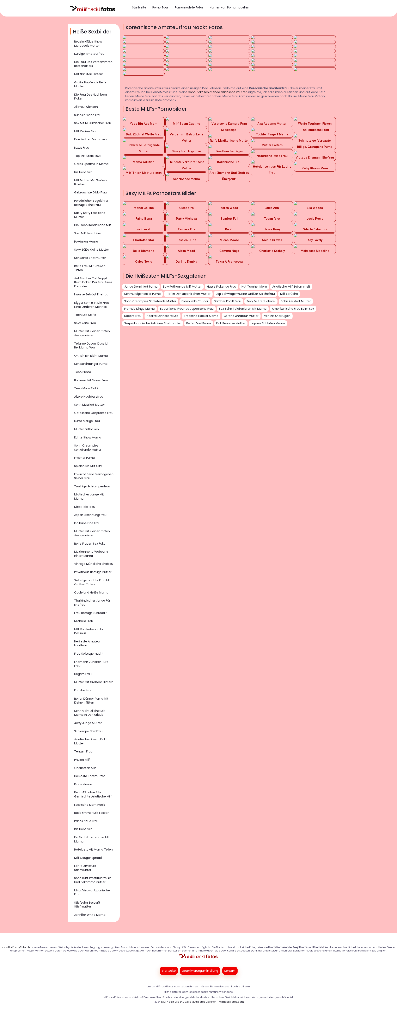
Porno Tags (160, 7)
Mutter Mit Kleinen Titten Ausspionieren (92, 333)
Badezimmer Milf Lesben (91, 813)
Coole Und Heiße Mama (91, 592)
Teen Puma (82, 372)
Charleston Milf (85, 768)
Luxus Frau (81, 148)
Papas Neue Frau (86, 821)
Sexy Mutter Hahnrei (260, 301)
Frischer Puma (84, 458)
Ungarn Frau (83, 674)
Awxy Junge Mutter (88, 723)
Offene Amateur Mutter (241, 316)
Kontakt (230, 971)
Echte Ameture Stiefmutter (85, 868)
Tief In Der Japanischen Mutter (188, 294)
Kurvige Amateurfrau (89, 54)
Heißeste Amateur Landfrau (87, 643)
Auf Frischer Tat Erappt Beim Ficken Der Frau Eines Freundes (93, 282)
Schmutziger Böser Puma (142, 294)
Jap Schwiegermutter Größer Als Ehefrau (245, 294)
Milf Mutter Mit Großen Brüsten (90, 182)
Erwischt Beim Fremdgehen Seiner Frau (94, 476)
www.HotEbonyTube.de (15, 947)
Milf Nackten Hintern (88, 74)
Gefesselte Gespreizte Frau (93, 413)
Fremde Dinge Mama (139, 309)
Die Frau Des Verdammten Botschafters (93, 64)
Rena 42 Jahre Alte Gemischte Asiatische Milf (93, 794)
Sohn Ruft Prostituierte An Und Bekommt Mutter (92, 880)
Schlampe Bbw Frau (88, 731)
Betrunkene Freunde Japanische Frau (187, 309)
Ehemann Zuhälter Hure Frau (91, 664)
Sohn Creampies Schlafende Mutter (87, 447)
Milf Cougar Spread (88, 858)
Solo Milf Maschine (87, 233)
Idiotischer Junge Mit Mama (89, 496)
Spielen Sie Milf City (88, 466)
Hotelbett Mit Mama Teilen (93, 849)
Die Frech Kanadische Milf (92, 225)
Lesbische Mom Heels (89, 805)
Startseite (139, 7)
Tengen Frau (83, 751)
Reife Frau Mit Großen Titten (89, 268)
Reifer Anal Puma (198, 323)
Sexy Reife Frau (85, 323)
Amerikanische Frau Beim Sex (293, 309)
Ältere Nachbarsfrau (88, 397)
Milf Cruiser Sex (85, 131)
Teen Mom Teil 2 (86, 388)
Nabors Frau (132, 316)
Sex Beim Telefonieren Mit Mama (243, 309)
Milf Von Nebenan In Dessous (88, 631)
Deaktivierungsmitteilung (200, 971)
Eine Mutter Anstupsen (90, 139)
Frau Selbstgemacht (89, 654)
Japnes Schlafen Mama (268, 323)
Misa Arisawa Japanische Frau (92, 892)
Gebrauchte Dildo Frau (90, 192)
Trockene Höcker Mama (201, 316)
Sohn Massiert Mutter (89, 405)
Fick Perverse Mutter (230, 323)
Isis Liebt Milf (83, 172)
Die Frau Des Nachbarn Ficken (90, 96)
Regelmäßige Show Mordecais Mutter (88, 43)
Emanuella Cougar (195, 301)
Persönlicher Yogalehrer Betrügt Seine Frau (91, 203)
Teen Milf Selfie (85, 315)
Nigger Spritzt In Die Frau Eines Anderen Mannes (91, 305)
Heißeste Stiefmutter (89, 776)
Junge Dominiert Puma (141, 286)
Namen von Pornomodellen (229, 7)
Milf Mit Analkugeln (277, 316)
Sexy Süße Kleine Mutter (91, 250)
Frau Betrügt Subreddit (90, 613)
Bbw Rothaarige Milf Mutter (182, 286)
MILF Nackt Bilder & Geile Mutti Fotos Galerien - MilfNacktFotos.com (202, 1002)
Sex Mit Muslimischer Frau (92, 123)
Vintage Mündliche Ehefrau (93, 564)
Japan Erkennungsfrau (90, 515)
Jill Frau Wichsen (86, 107)
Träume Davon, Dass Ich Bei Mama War (91, 345)
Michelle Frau (83, 621)
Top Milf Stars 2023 (87, 156)
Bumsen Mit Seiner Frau (91, 380)
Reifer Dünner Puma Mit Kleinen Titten (91, 701)
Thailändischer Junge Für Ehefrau (92, 602)
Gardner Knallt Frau (227, 301)
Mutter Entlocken (86, 429)
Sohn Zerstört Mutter (296, 301)
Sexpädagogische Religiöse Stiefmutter (152, 323)
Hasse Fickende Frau (221, 286)
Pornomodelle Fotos (189, 7)
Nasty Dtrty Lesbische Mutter (89, 215)
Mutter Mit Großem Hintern (93, 682)
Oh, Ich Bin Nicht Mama (91, 356)
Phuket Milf (82, 760)
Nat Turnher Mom (254, 286)
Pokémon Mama (86, 241)
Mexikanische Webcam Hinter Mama (91, 554)
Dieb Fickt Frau (84, 507)
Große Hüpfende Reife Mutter (90, 84)
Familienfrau (83, 690)
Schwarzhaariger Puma (91, 364)
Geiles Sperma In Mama (91, 164)
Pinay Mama (83, 784)
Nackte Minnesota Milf (162, 316)
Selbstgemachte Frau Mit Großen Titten (92, 582)
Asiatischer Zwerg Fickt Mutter (90, 741)
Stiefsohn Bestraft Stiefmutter (87, 904)
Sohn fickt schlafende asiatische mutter (217, 92)
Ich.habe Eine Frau (87, 523)
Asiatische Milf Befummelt (291, 286)
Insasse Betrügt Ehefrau (91, 294)
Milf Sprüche (289, 294)
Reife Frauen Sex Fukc (89, 543)
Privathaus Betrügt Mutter (92, 572)
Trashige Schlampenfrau (92, 486)
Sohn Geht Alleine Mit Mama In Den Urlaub (89, 713)
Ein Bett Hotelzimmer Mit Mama (92, 839)
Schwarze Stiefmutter (90, 258)
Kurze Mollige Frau (87, 421)
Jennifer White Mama (89, 915)
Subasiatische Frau (87, 115)
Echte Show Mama (87, 437)
